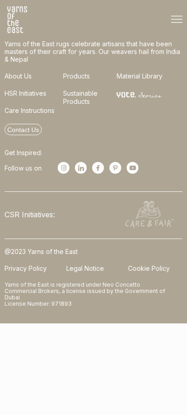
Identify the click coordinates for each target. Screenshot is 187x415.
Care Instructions (29, 110)
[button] (177, 19)
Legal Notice (85, 268)
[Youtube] (132, 168)
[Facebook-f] (98, 168)
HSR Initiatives (25, 93)
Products (76, 76)
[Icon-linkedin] (81, 168)
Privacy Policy (26, 268)
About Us (18, 76)
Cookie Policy (149, 268)
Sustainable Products (80, 97)
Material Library (139, 76)
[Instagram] (63, 168)
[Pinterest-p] (115, 168)
